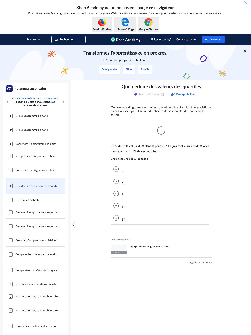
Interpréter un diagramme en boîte (35, 156)
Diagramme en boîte (27, 200)
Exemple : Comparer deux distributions (37, 240)
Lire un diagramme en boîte (31, 116)
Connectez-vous (186, 39)
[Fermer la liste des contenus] (73, 224)
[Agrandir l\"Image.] (161, 130)
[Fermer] (245, 2)
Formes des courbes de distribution (36, 326)
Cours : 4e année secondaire (27, 98)
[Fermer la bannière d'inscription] (244, 51)
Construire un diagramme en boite (35, 144)
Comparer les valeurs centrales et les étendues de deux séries (37, 254)
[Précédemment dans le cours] (7, 102)
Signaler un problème (201, 256)
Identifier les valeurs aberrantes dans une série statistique (37, 284)
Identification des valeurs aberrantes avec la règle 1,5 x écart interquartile (37, 296)
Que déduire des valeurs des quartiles (37, 186)
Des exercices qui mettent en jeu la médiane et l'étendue (37, 212)
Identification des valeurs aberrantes (37, 310)
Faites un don (159, 39)
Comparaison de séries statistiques (36, 270)
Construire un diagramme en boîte (35, 170)
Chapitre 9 (52, 98)
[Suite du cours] (63, 102)
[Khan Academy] (126, 39)
